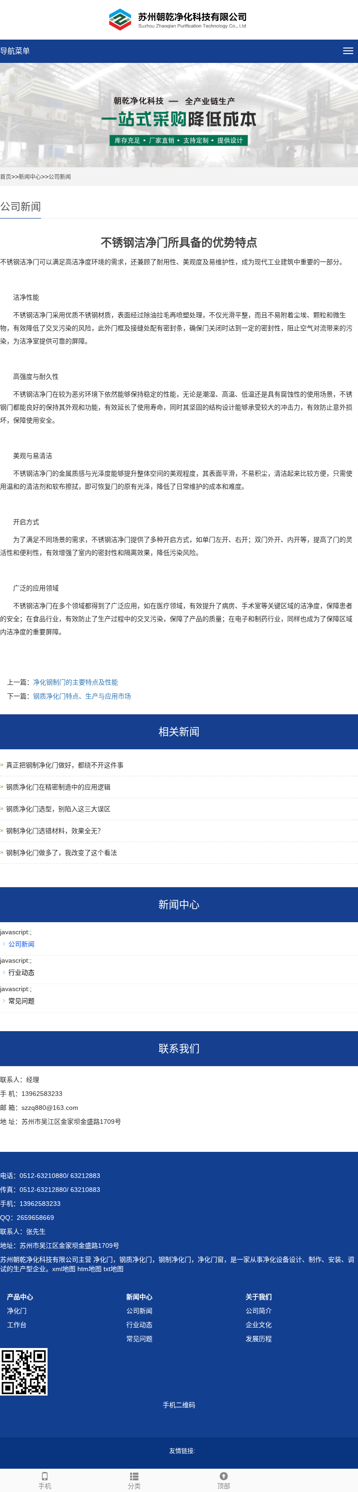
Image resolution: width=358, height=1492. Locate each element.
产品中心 (20, 1296)
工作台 (17, 1324)
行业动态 (21, 972)
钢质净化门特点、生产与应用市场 (82, 696)
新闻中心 (30, 177)
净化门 (102, 1259)
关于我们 (259, 1296)
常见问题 (21, 1001)
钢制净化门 (174, 1259)
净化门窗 (211, 1259)
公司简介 (259, 1310)
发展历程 (259, 1338)
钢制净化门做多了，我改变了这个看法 (61, 852)
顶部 (223, 1486)
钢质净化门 (135, 1259)
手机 (44, 1486)
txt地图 (113, 1269)
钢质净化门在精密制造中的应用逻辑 (58, 787)
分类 (134, 1486)
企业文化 (259, 1324)
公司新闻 (59, 177)
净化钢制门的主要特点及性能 (75, 682)
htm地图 (89, 1269)
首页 (5, 177)
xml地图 (64, 1269)
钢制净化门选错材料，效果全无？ (55, 831)
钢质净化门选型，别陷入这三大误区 (58, 809)
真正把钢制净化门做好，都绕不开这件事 (65, 765)
